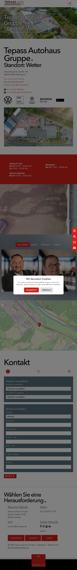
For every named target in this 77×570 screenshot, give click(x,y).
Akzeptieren (31, 290)
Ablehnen (46, 290)
